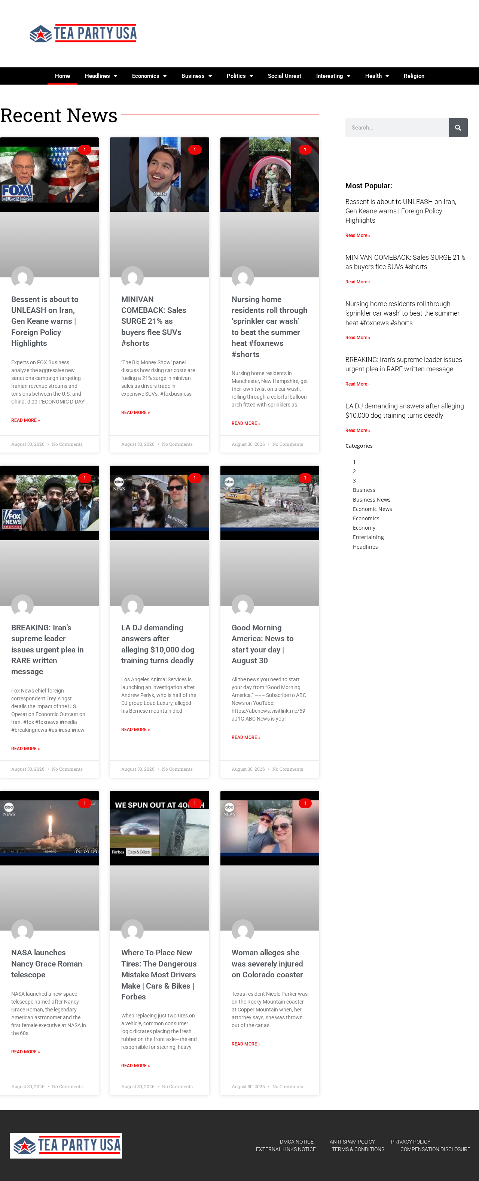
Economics (145, 76)
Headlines (97, 76)
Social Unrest (284, 76)
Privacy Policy (410, 1142)
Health (373, 76)
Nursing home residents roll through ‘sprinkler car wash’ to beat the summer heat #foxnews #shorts (402, 313)
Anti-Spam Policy (352, 1142)
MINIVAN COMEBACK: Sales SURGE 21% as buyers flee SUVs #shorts (153, 321)
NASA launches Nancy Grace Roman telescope (46, 963)
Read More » (25, 420)
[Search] (458, 127)
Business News (372, 499)
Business (193, 76)
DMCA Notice (297, 1142)
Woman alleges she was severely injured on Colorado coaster (267, 963)
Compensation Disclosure (435, 1149)
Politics (236, 76)
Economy (364, 527)
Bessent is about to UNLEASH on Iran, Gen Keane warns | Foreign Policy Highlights (45, 321)
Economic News (372, 508)
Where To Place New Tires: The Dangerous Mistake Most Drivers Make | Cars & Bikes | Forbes (159, 974)
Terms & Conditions (358, 1149)
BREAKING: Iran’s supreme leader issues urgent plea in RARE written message (47, 649)
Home (62, 76)
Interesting (329, 76)
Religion (414, 76)
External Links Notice (286, 1149)
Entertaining (368, 537)
